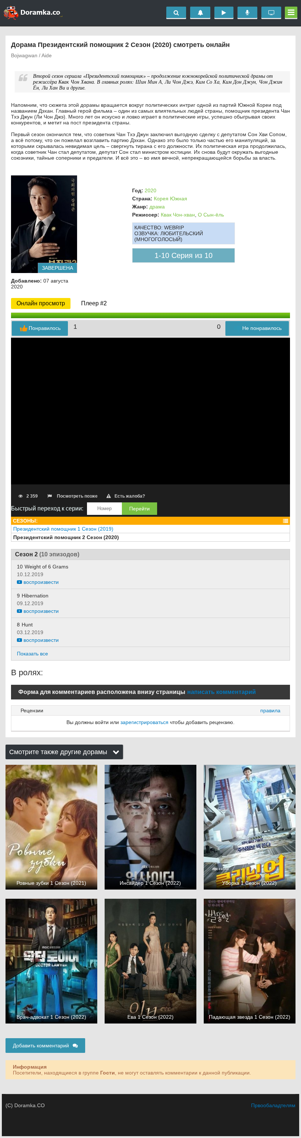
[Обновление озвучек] (247, 13)
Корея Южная (170, 198)
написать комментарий (221, 692)
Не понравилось (262, 328)
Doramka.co (33, 13)
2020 (150, 190)
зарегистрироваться (144, 722)
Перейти (139, 509)
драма (157, 207)
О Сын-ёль (211, 215)
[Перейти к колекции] (285, 521)
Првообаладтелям (273, 1105)
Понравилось (45, 328)
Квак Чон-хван (178, 215)
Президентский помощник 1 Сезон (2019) (63, 529)
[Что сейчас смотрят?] (271, 13)
